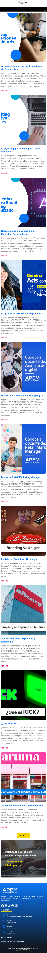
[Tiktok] (9, 905)
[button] (45, 9)
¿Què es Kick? (9, 724)
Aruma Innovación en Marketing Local (22, 806)
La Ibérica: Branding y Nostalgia (19, 559)
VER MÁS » (5, 91)
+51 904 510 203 (11, 928)
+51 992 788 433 (11, 922)
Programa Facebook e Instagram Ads (22, 314)
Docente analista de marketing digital (22, 396)
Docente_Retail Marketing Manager (20, 477)
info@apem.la (11, 934)
